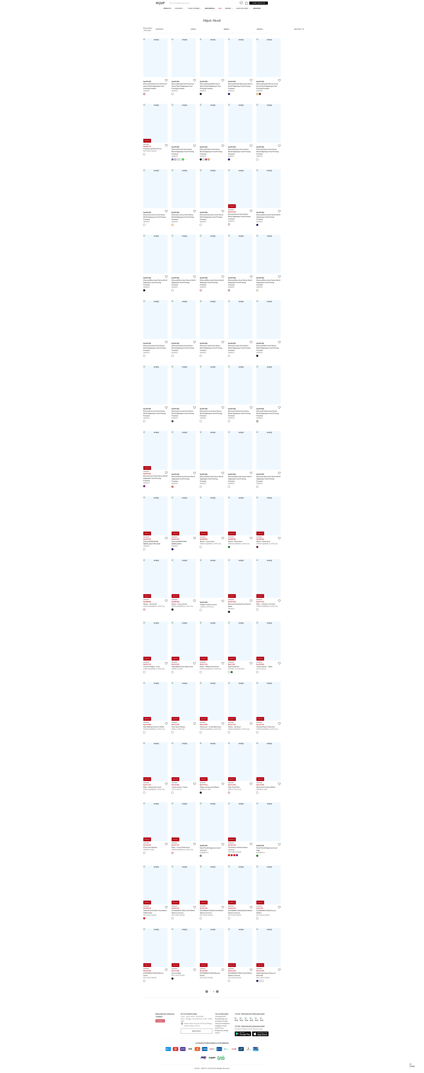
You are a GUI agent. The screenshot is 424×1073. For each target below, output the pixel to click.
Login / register (258, 3)
